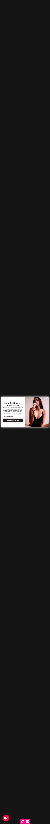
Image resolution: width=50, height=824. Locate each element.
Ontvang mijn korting (13, 420)
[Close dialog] (47, 398)
